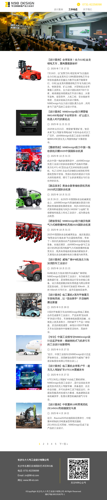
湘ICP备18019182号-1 (55, 494)
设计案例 (58, 9)
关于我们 (87, 9)
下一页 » (63, 444)
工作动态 (73, 9)
